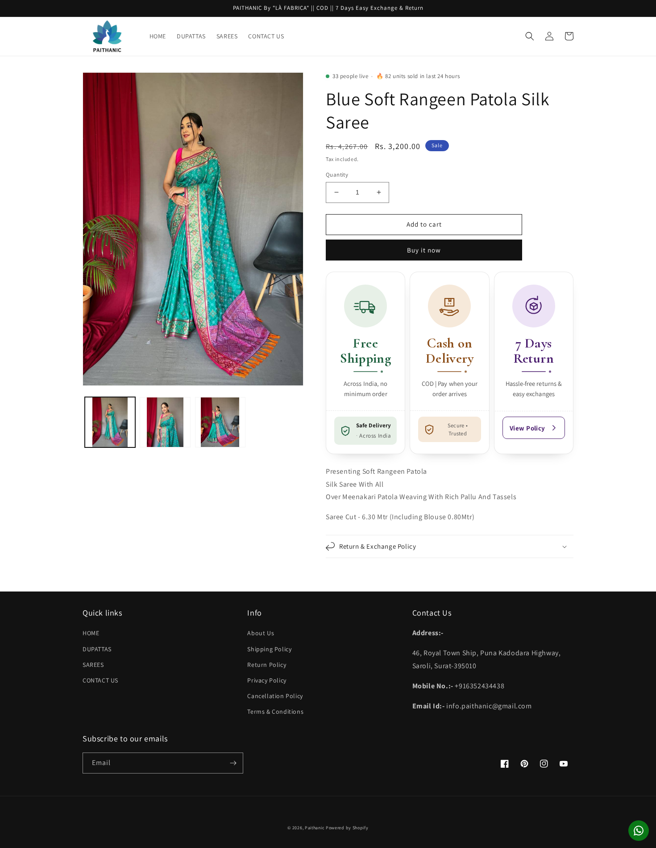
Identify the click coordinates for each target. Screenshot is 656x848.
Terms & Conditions (275, 711)
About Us (260, 633)
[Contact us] (638, 830)
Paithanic (314, 828)
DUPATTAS (97, 649)
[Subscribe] (233, 763)
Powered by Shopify (347, 828)
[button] (530, 36)
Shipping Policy (269, 649)
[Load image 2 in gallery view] (165, 422)
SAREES (93, 665)
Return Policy (266, 665)
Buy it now (424, 250)
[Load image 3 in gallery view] (220, 422)
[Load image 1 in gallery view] (110, 422)
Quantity (337, 174)
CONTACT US (100, 680)
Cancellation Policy (275, 696)
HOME (91, 633)
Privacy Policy (266, 680)
